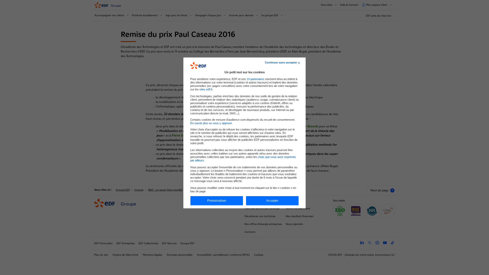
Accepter (272, 200)
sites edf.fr (205, 89)
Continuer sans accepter (281, 62)
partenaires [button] (255, 79)
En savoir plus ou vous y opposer (211, 123)
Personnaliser (216, 200)
